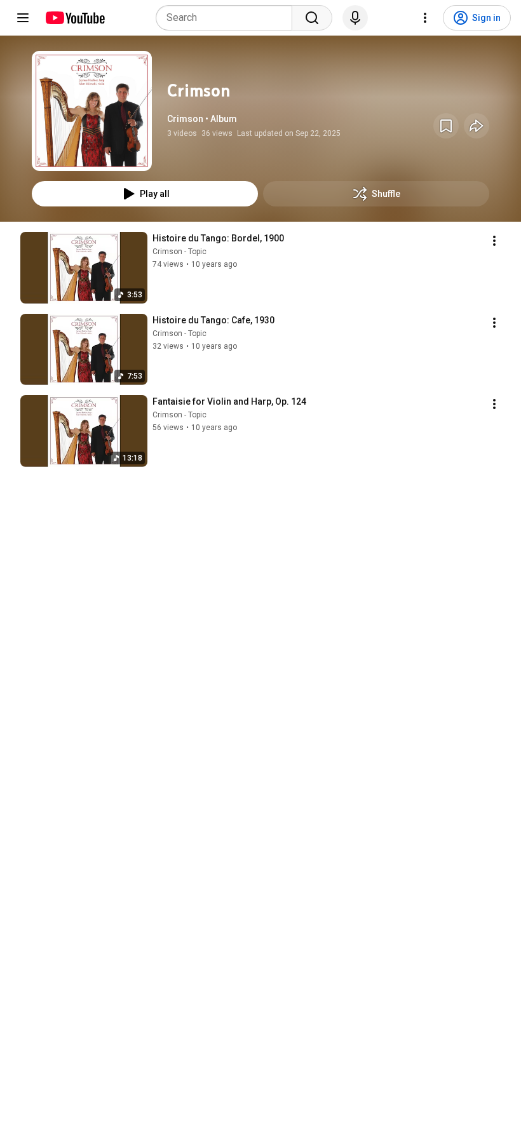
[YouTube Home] (75, 18)
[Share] (476, 125)
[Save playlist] (446, 125)
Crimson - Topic (179, 251)
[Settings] (425, 17)
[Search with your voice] (355, 17)
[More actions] (494, 240)
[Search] (312, 17)
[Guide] (22, 17)
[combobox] (227, 17)
